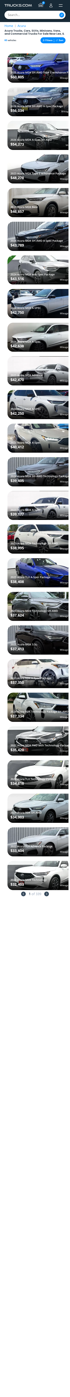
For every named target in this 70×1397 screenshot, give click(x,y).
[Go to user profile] (51, 5)
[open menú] (61, 5)
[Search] (61, 15)
